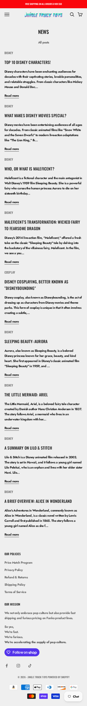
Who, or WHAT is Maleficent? (29, 169)
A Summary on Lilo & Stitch (28, 448)
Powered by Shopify (58, 677)
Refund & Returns (16, 577)
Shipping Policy (14, 584)
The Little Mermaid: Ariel (26, 394)
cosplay (9, 272)
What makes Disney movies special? (35, 115)
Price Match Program (18, 562)
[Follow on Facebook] (6, 665)
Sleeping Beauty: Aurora (26, 341)
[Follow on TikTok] (30, 665)
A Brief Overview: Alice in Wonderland (38, 501)
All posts (43, 42)
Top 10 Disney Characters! (27, 62)
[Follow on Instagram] (18, 665)
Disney (8, 53)
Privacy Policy (13, 570)
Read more (11, 95)
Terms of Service (15, 592)
